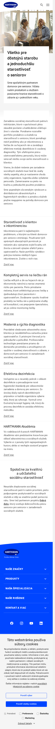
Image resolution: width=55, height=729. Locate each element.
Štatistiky (44, 714)
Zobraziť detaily (25, 723)
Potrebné (11, 714)
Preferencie (27, 714)
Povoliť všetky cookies (26, 704)
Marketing (29, 718)
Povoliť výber (26, 695)
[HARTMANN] (11, 5)
